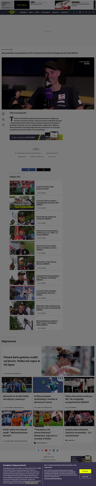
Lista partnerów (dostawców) (53, 479)
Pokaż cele (85, 476)
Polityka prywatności (31, 483)
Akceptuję (85, 471)
